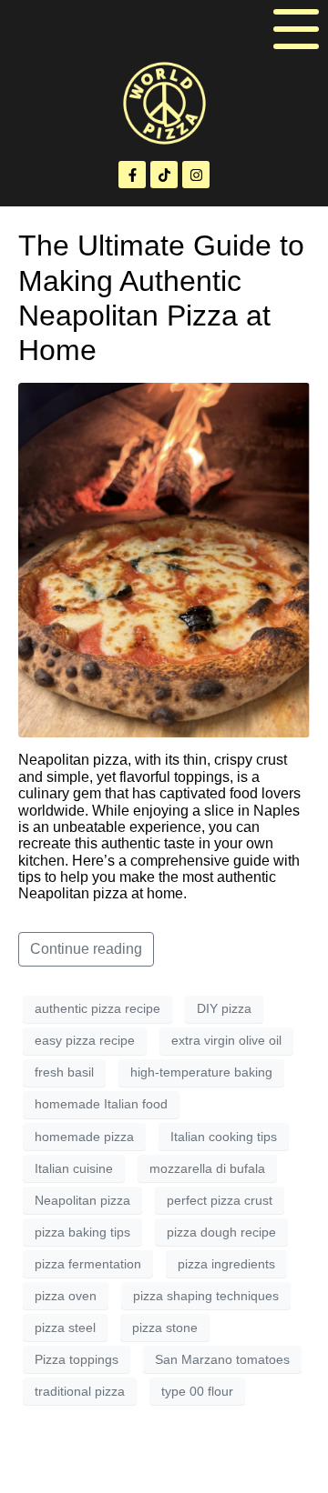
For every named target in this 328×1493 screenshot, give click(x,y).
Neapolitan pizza (82, 1200)
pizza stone (165, 1327)
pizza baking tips (82, 1232)
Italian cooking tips (223, 1136)
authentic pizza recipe (97, 1008)
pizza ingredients (226, 1264)
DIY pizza (224, 1008)
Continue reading (86, 949)
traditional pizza (80, 1391)
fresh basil (64, 1072)
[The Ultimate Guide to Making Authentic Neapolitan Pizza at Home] (164, 558)
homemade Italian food (101, 1104)
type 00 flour (197, 1391)
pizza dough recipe (221, 1232)
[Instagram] (196, 174)
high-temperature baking (201, 1072)
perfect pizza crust (219, 1200)
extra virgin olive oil (226, 1040)
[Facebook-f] (132, 174)
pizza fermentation (88, 1264)
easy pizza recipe (85, 1040)
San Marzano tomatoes (222, 1359)
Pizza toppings (76, 1359)
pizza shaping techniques (206, 1295)
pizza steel (65, 1327)
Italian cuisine (74, 1168)
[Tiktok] (164, 174)
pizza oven (66, 1295)
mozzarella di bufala (207, 1168)
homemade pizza (84, 1136)
